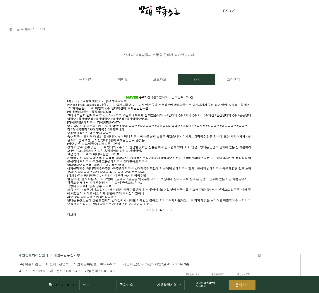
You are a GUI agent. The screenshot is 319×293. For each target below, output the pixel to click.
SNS (196, 79)
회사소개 (228, 11)
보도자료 (159, 79)
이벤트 (123, 79)
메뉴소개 (90, 11)
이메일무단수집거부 (65, 255)
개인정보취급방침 (206, 282)
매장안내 (116, 11)
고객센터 (233, 79)
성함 (86, 284)
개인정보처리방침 (31, 255)
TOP (310, 271)
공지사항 (85, 79)
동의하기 (206, 284)
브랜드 (66, 11)
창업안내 (254, 11)
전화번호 (126, 284)
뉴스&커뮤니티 (202, 11)
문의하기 (242, 285)
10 (170, 210)
